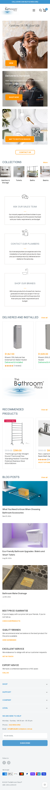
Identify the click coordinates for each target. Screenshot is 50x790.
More (45, 162)
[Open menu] (34, 10)
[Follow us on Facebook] (4, 762)
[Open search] (40, 10)
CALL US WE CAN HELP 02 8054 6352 (25, 2)
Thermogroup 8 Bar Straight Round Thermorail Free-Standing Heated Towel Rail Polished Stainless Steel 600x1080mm (17, 459)
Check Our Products (11, 621)
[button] (9, 365)
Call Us (5, 673)
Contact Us (25, 152)
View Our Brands (9, 640)
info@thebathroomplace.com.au (20, 729)
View (11, 63)
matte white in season (19, 139)
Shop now (14, 97)
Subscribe (25, 743)
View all (44, 317)
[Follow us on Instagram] (8, 762)
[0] (44, 10)
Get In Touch (7, 656)
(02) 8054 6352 (14, 725)
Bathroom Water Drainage (14, 593)
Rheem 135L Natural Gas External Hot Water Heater (16, 358)
